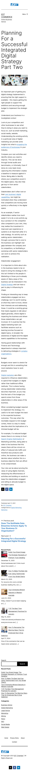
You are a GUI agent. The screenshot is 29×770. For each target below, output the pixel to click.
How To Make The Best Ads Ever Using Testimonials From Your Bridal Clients (13, 680)
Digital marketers (7, 375)
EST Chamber (7, 505)
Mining (3, 716)
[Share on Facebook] (6, 489)
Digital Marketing (16, 507)
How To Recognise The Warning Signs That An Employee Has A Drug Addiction (14, 695)
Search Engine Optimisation (11, 439)
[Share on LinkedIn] (10, 489)
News (3, 719)
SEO (2, 721)
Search (3, 660)
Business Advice (6, 705)
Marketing (4, 510)
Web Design (5, 727)
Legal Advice (5, 710)
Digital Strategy (7, 285)
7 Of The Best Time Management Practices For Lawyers (12, 690)
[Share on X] (2, 489)
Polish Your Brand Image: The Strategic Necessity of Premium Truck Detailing (14, 674)
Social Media (5, 724)
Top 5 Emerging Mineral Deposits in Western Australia (13, 685)
